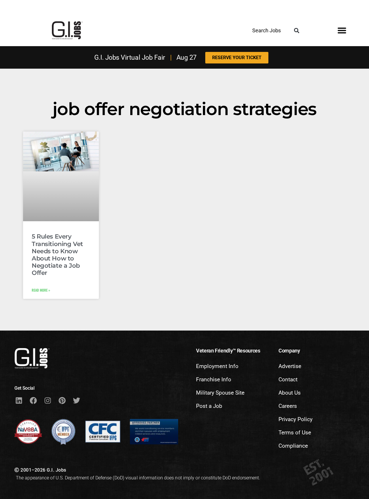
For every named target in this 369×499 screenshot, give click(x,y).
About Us (289, 392)
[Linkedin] (19, 400)
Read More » (41, 290)
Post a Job (209, 406)
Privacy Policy (295, 419)
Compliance (293, 445)
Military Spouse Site (220, 392)
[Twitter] (76, 400)
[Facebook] (33, 400)
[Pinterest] (62, 400)
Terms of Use (294, 432)
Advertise (289, 366)
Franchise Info (213, 379)
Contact (288, 379)
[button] (297, 30)
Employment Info (217, 366)
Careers (287, 406)
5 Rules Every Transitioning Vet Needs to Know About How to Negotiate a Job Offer (57, 254)
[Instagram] (47, 400)
